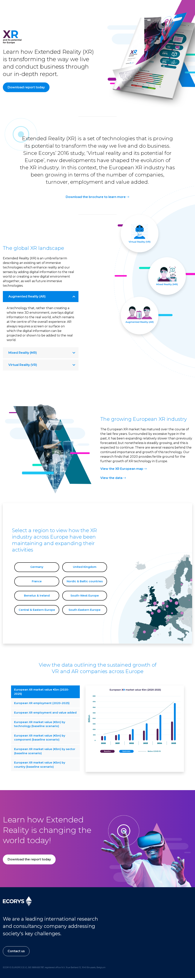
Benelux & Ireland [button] (37, 595)
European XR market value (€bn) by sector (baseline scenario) (44, 751)
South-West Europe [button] (84, 595)
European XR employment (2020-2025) (42, 703)
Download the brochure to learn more (96, 197)
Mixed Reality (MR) (22, 352)
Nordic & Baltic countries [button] (85, 581)
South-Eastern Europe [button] (85, 610)
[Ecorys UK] (17, 901)
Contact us (16, 951)
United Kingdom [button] (84, 567)
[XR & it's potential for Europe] (12, 39)
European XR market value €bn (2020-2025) (41, 692)
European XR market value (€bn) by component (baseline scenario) (39, 737)
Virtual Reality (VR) (22, 365)
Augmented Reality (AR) (27, 296)
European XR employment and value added (45, 712)
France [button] (37, 581)
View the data (111, 478)
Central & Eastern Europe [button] (37, 610)
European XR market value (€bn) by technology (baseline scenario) (39, 724)
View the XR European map (122, 469)
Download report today (26, 87)
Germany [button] (36, 567)
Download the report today (29, 859)
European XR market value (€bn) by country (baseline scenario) (39, 764)
